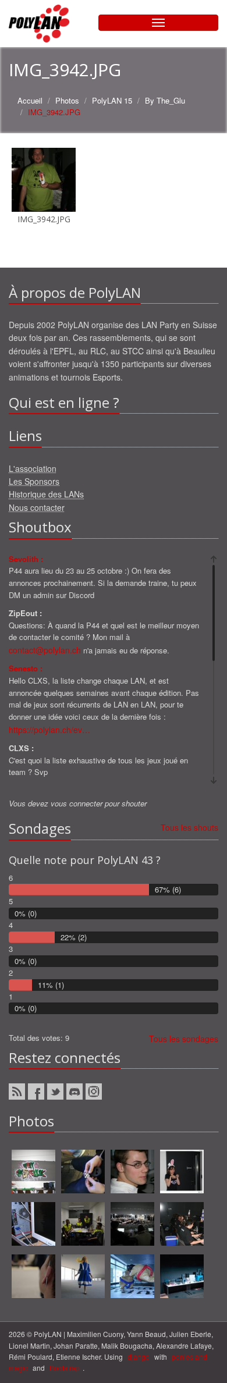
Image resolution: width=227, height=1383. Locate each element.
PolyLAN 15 (112, 100)
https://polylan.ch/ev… (49, 729)
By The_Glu (165, 100)
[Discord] (74, 1091)
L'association (32, 468)
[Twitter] (55, 1091)
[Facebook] (36, 1091)
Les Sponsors (34, 481)
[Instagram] (94, 1091)
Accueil (29, 100)
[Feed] (17, 1091)
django (138, 1356)
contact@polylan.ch (45, 650)
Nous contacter (37, 507)
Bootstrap (64, 1368)
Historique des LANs (46, 494)
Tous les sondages (183, 1038)
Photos (67, 100)
